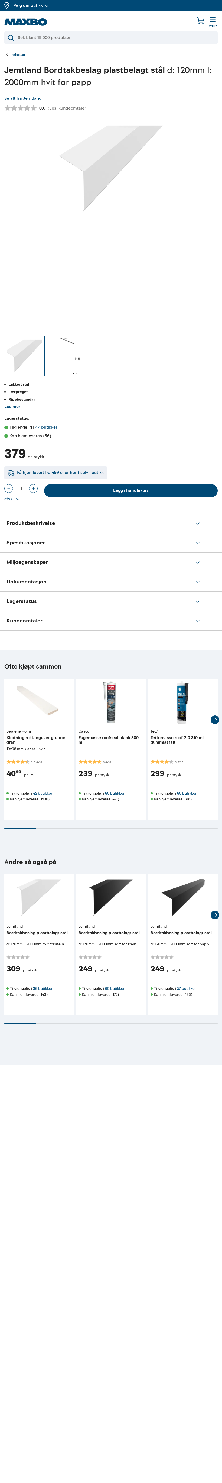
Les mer (12, 407)
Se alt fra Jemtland (23, 98)
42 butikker (42, 793)
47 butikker (46, 427)
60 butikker (115, 793)
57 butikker (186, 988)
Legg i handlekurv (131, 490)
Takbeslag (17, 55)
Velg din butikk (28, 5)
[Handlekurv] (200, 20)
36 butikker (43, 988)
